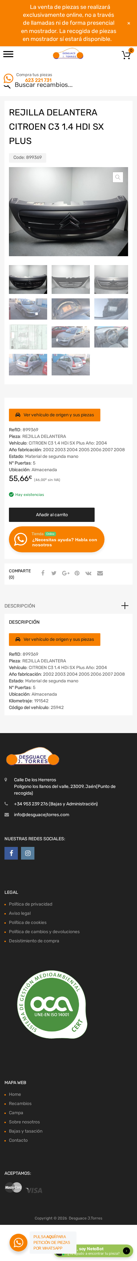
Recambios (20, 1103)
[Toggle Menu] (8, 56)
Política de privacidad (30, 904)
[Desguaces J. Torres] (68, 53)
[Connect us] (11, 853)
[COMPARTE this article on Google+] (65, 573)
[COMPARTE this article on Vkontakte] (87, 573)
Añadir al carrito (52, 514)
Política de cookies (28, 922)
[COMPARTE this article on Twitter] (53, 573)
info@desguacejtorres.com (41, 814)
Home (15, 1094)
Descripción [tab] (19, 606)
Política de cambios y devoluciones (44, 931)
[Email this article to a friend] (99, 573)
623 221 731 (38, 80)
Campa (16, 1112)
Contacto (18, 1140)
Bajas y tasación (25, 1131)
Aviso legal (20, 913)
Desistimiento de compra (34, 941)
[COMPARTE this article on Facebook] (42, 573)
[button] (117, 177)
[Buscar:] (59, 85)
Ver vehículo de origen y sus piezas (59, 415)
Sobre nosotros (24, 1122)
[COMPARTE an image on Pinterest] (76, 573)
